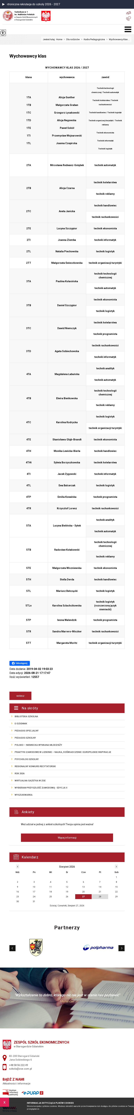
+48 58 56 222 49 (128, 19)
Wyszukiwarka (23, 795)
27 (83, 896)
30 (17, 901)
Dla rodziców (72, 39)
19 (67, 892)
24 (34, 896)
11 (50, 887)
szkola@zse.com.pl (128, 12)
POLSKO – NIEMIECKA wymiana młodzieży (38, 745)
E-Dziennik (21, 723)
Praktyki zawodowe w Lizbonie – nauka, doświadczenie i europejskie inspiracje (63, 752)
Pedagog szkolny (25, 737)
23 (17, 896)
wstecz (20, 695)
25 (50, 896)
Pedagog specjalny (27, 730)
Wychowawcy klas (27, 56)
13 (83, 887)
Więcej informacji (67, 837)
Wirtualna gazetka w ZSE (30, 780)
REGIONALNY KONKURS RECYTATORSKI (35, 766)
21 (100, 892)
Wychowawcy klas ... (118, 39)
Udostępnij (21, 663)
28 (100, 896)
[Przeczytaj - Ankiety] (72, 812)
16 (17, 892)
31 (34, 901)
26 (67, 896)
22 (116, 892)
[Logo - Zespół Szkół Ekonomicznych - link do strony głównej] (22, 15)
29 (116, 896)
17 (34, 892)
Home (59, 39)
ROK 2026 (19, 773)
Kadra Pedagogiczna (93, 39)
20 (83, 892)
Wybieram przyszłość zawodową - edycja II (41, 787)
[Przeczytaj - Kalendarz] (71, 857)
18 (50, 892)
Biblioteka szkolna (26, 716)
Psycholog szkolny (27, 759)
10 (34, 887)
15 (116, 887)
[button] (3, 4)
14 (100, 887)
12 (67, 887)
